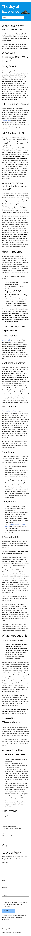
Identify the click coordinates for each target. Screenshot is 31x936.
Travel (10, 828)
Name (4, 880)
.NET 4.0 (4, 836)
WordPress (18, 932)
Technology (5, 828)
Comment (5, 862)
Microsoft (9, 836)
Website (4, 895)
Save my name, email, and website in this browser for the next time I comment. (15, 904)
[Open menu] (28, 17)
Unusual (14, 828)
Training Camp (6, 120)
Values (19, 828)
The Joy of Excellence (8, 929)
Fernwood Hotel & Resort (9, 411)
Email (4, 887)
